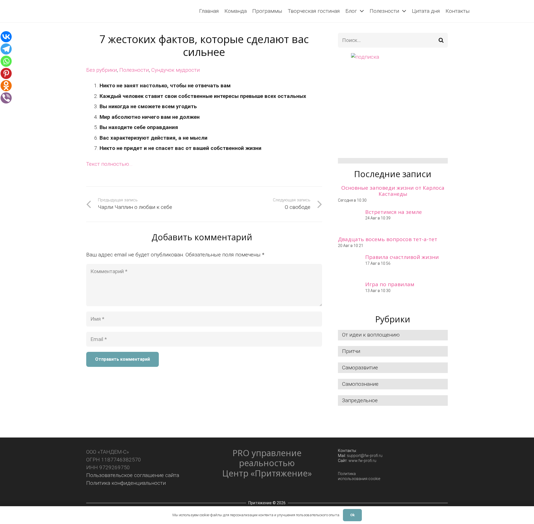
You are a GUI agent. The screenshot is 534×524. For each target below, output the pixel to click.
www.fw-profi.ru (362, 460)
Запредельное (360, 400)
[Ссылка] (18, 11)
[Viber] (6, 97)
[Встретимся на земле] (349, 220)
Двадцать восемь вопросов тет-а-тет (387, 239)
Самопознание (360, 384)
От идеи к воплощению (371, 335)
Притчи (351, 351)
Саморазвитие (360, 367)
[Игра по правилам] (349, 292)
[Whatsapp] (6, 61)
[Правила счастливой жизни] (349, 265)
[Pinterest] (6, 73)
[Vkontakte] (6, 36)
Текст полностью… (109, 164)
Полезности (134, 70)
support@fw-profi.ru (364, 455)
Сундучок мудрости (175, 70)
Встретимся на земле (393, 212)
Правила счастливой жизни (402, 257)
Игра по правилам (389, 284)
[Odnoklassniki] (6, 85)
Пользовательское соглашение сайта (132, 475)
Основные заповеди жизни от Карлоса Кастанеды (392, 191)
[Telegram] (6, 49)
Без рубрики (101, 70)
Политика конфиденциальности (126, 483)
